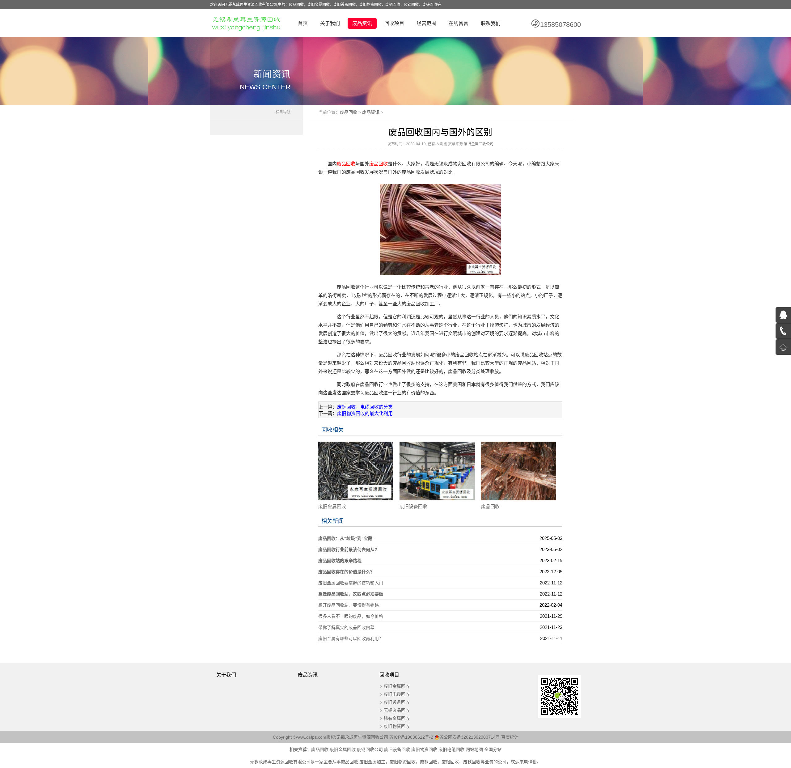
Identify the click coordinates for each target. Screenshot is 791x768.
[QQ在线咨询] (783, 315)
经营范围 (426, 23)
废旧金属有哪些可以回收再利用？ (350, 638)
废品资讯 (362, 23)
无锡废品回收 (397, 710)
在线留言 (458, 23)
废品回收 (348, 112)
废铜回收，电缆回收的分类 (365, 406)
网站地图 (474, 749)
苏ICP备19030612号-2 (411, 737)
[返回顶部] (783, 347)
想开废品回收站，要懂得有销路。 (350, 605)
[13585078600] (783, 331)
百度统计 (509, 737)
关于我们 (330, 23)
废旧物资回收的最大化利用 (365, 413)
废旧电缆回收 (397, 694)
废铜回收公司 (370, 749)
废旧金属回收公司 (478, 144)
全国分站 (492, 749)
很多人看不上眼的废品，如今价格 (350, 616)
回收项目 (394, 23)
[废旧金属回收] (355, 470)
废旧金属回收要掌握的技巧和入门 (350, 582)
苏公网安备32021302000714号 (469, 737)
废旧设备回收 (413, 506)
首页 (303, 23)
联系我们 (491, 23)
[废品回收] (518, 470)
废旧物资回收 (397, 726)
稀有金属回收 (397, 718)
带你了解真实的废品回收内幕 (346, 627)
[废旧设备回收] (437, 470)
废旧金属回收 (332, 506)
